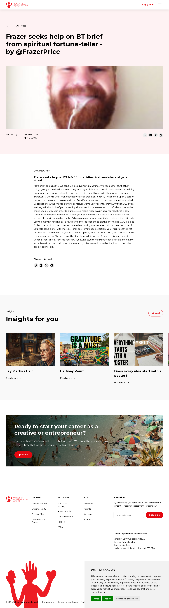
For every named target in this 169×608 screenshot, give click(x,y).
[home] (17, 5)
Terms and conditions (68, 602)
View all (156, 313)
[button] (160, 5)
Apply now (148, 4)
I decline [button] (107, 599)
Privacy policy (48, 602)
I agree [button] (96, 599)
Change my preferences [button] (127, 599)
